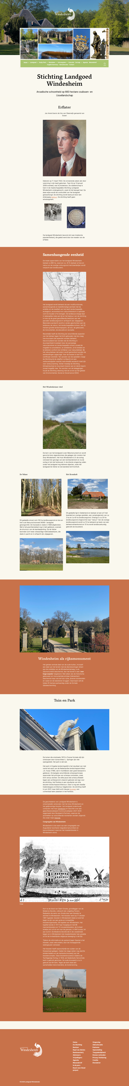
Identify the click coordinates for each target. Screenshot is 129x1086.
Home (25, 62)
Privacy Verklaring (99, 1058)
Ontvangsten (62, 62)
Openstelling (97, 1050)
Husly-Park (42, 62)
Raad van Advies (79, 1050)
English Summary (52, 64)
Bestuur (76, 1047)
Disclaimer (97, 1063)
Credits (95, 1060)
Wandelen (52, 62)
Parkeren (96, 1047)
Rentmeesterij (78, 1052)
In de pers (76, 1065)
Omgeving (62, 809)
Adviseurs (77, 1055)
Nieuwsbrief (93, 62)
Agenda (85, 62)
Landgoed (33, 62)
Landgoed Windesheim (32, 1082)
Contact (71, 64)
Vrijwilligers (77, 1058)
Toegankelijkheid (99, 1052)
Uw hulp (77, 62)
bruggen (73, 789)
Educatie (71, 62)
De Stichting (77, 1045)
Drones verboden (99, 1055)
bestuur (54, 197)
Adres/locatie (63, 64)
